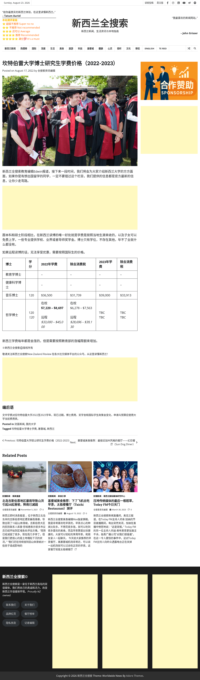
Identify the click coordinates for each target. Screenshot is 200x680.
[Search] (195, 48)
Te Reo (163, 48)
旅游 (71, 48)
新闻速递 (16, 496)
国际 (34, 48)
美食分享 (62, 496)
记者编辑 (30, 623)
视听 (119, 48)
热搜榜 (23, 48)
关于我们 (30, 605)
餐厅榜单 (30, 613)
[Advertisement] (70, 208)
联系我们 (11, 605)
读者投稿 (149, 2)
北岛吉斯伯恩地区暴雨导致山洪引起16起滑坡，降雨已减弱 (23, 503)
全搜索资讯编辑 (46, 70)
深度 (43, 48)
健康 (101, 48)
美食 (62, 48)
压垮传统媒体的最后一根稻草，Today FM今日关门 (114, 503)
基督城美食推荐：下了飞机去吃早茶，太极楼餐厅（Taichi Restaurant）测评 (69, 504)
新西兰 (51, 428)
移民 (137, 48)
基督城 (90, 48)
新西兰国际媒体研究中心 (114, 496)
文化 (128, 48)
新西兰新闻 (10, 48)
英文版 (160, 2)
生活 (52, 48)
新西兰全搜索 (100, 23)
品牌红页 (11, 613)
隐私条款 (11, 623)
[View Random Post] (189, 48)
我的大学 (31, 424)
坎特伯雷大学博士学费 (24, 428)
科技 (80, 48)
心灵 (110, 48)
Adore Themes (134, 675)
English (149, 48)
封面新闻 (20, 424)
